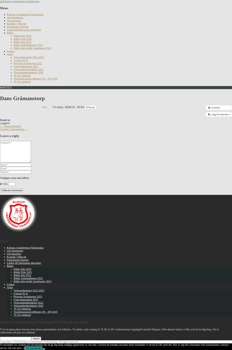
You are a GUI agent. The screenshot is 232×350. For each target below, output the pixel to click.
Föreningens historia (18, 26)
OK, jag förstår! (33, 348)
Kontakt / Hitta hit (16, 23)
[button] (219, 114)
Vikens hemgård (10, 126)
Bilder (10, 32)
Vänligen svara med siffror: (14, 178)
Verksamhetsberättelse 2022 (28, 69)
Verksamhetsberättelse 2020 (28, 72)
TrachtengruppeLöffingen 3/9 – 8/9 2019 (35, 78)
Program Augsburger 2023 (28, 63)
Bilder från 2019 (22, 35)
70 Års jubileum (22, 75)
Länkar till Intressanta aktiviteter (24, 29)
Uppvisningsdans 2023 (26, 66)
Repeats (91, 107)
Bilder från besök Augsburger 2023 (32, 48)
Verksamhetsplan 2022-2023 (29, 57)
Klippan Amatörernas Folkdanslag (25, 14)
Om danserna (14, 20)
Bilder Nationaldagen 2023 (28, 45)
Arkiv (10, 54)
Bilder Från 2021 (23, 39)
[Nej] (43, 348)
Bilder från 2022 (22, 42)
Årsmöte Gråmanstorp (13, 129)
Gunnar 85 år (21, 60)
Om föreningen (15, 17)
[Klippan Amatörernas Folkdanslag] (19, 1)
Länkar (10, 51)
